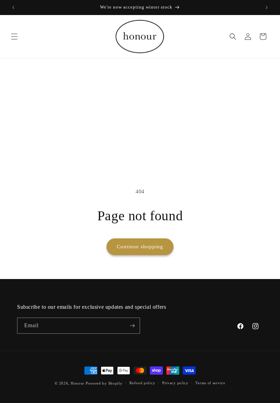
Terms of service (210, 383)
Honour (77, 383)
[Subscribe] (132, 326)
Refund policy (142, 383)
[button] (14, 36)
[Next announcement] (266, 7)
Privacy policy (175, 383)
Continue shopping (140, 246)
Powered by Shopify (104, 383)
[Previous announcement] (13, 7)
